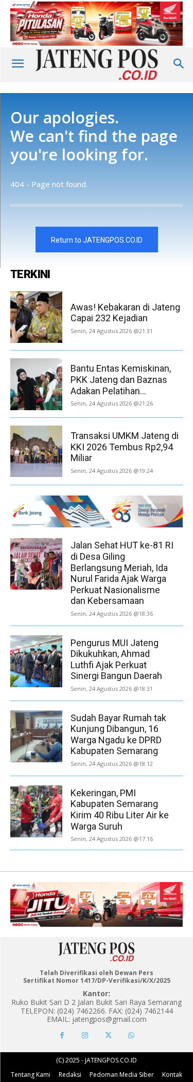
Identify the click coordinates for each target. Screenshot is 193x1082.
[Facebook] (62, 1035)
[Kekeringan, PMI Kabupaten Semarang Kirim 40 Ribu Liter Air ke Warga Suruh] (36, 811)
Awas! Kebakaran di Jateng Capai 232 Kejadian (125, 313)
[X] (108, 1035)
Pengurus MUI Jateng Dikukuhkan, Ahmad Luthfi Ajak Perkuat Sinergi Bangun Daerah (116, 659)
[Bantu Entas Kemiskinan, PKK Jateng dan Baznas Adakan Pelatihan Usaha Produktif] (36, 384)
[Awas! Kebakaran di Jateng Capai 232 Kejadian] (36, 317)
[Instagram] (85, 1035)
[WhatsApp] (131, 1035)
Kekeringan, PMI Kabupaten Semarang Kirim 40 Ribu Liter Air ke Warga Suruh (120, 809)
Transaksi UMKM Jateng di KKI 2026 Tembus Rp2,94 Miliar (125, 446)
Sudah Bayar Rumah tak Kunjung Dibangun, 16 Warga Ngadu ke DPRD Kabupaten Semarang (118, 734)
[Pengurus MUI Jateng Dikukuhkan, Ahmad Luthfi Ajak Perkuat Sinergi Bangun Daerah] (36, 661)
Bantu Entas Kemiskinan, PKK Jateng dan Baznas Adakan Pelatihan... (121, 379)
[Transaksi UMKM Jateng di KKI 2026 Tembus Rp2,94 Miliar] (36, 452)
